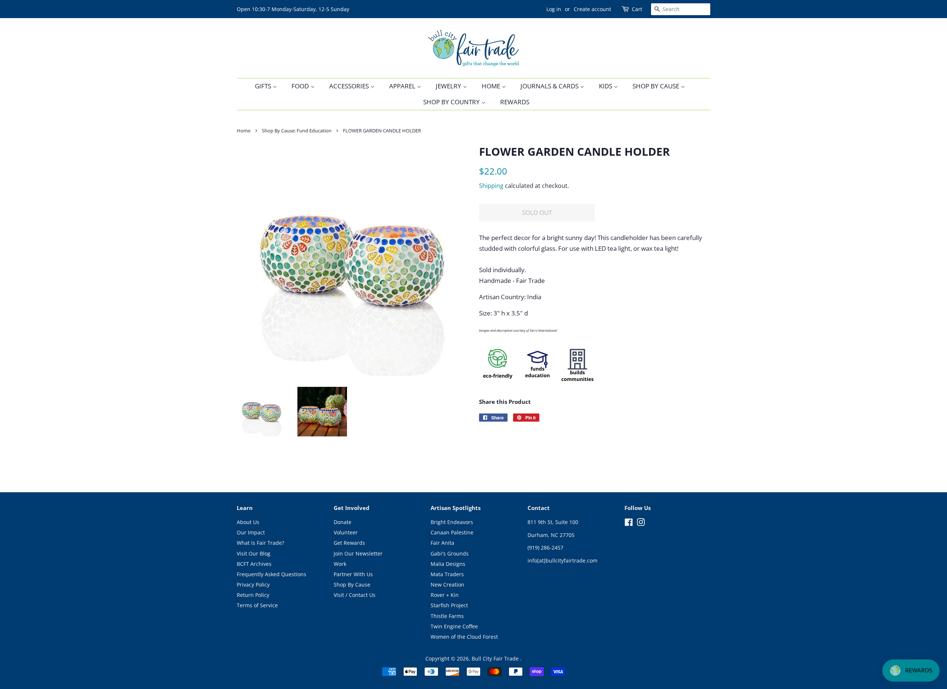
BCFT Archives (254, 563)
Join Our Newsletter (358, 553)
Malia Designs (448, 563)
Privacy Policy (253, 584)
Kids (606, 86)
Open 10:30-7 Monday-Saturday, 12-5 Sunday (293, 9)
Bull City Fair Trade (496, 658)
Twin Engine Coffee (454, 626)
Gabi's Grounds (450, 553)
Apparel (403, 86)
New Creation (447, 584)
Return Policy (253, 594)
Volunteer (346, 532)
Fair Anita (442, 542)
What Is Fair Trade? (260, 542)
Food (300, 86)
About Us (248, 522)
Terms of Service (257, 605)
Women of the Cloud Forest (464, 636)
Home (492, 86)
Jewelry (449, 86)
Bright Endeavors (452, 522)
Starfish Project (449, 605)
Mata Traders (447, 574)
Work (340, 563)
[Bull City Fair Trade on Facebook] (628, 523)
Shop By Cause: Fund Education (296, 130)
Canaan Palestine (452, 532)
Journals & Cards (550, 86)
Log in (553, 9)
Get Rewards (349, 542)
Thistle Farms (447, 615)
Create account (592, 9)
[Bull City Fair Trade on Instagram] (641, 523)
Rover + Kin (445, 594)
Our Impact (251, 532)
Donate (342, 522)
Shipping (491, 186)
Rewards (514, 102)
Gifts (264, 86)
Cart (637, 9)
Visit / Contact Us (354, 594)
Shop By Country (452, 102)
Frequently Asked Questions (271, 574)
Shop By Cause (657, 86)
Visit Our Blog (253, 553)
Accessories (349, 86)
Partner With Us (353, 574)
